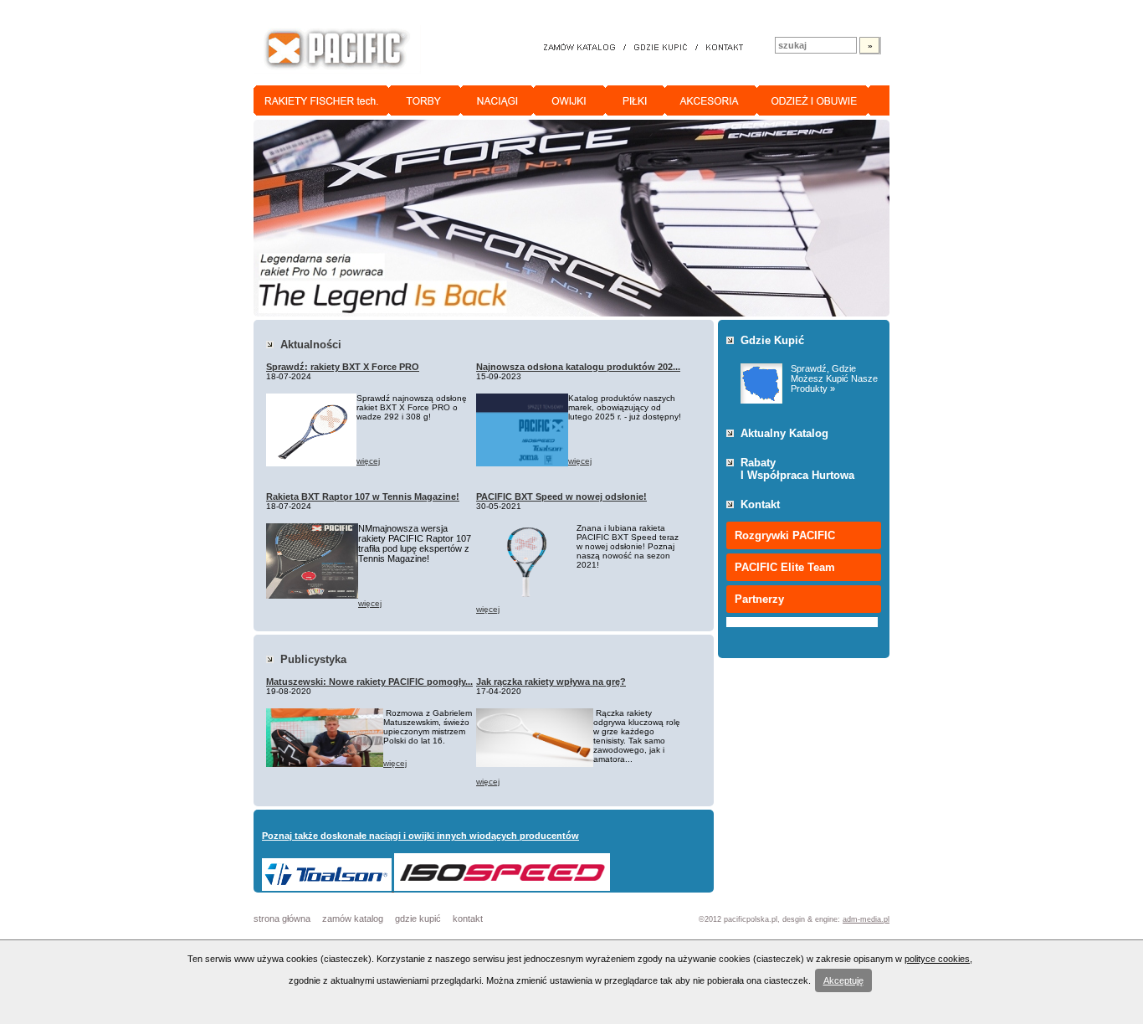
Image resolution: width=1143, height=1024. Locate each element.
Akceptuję (843, 980)
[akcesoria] (711, 100)
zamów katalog (352, 918)
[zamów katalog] (581, 48)
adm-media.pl (866, 919)
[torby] (425, 100)
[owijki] (570, 100)
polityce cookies (937, 959)
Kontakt (760, 504)
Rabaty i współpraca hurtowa (797, 468)
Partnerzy (759, 599)
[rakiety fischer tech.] (321, 100)
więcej (368, 461)
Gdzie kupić (772, 340)
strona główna (282, 918)
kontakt (468, 918)
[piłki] (635, 100)
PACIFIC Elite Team (785, 567)
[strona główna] (337, 49)
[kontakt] (725, 48)
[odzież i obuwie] (813, 100)
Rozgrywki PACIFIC (785, 535)
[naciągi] (497, 100)
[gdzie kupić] (661, 48)
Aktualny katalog (784, 433)
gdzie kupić (418, 918)
